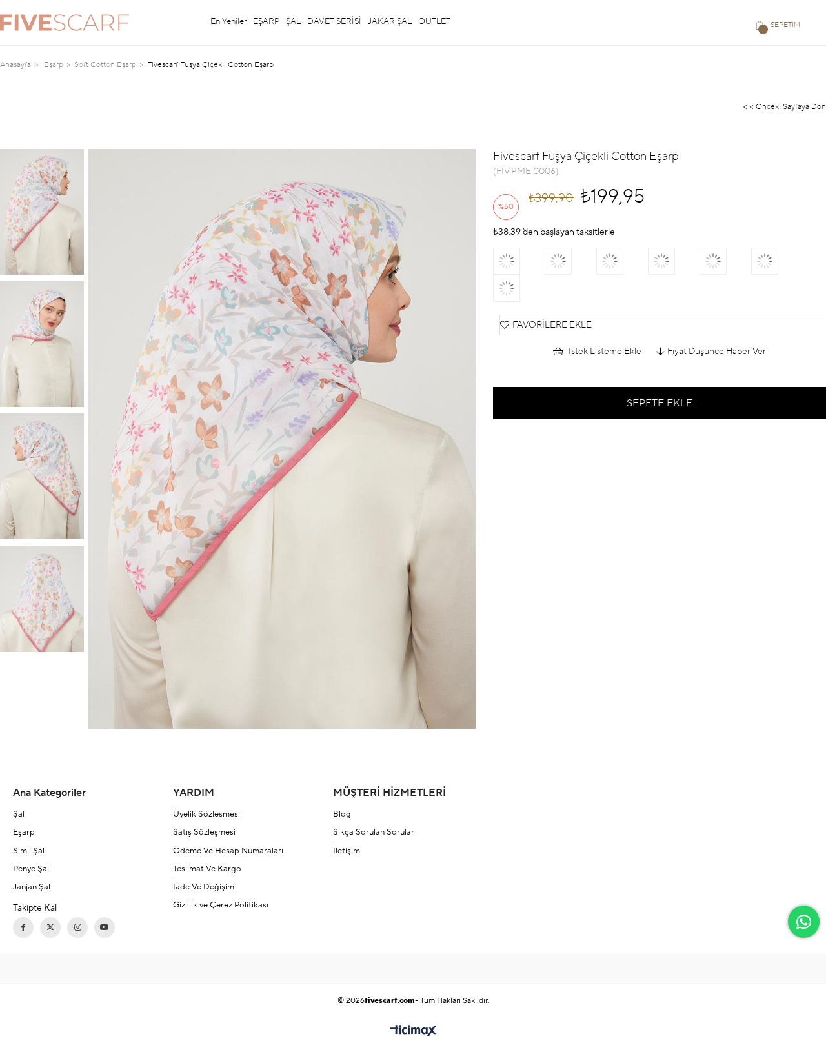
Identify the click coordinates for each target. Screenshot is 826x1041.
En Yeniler (228, 21)
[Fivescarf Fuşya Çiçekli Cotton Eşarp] (777, 261)
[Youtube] (104, 927)
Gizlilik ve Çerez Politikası (220, 905)
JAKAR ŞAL (390, 21)
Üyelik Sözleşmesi (206, 814)
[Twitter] (50, 927)
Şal (19, 814)
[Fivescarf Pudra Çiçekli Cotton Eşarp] (725, 261)
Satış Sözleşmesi (204, 832)
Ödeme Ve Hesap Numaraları (228, 851)
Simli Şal (29, 851)
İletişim (346, 851)
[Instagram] (77, 927)
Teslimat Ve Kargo (207, 869)
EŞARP (266, 21)
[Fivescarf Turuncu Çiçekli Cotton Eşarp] (519, 288)
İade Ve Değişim (203, 887)
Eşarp (24, 832)
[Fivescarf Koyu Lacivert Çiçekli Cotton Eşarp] (519, 261)
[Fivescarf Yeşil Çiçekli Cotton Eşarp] (622, 261)
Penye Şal (31, 869)
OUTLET (434, 21)
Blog (342, 814)
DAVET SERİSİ (334, 21)
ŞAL (293, 21)
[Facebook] (23, 927)
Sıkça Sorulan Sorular (373, 832)
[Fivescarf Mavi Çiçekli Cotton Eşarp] (570, 261)
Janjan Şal (31, 887)
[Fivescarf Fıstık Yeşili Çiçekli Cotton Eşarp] (674, 261)
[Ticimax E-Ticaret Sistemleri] (413, 1031)
